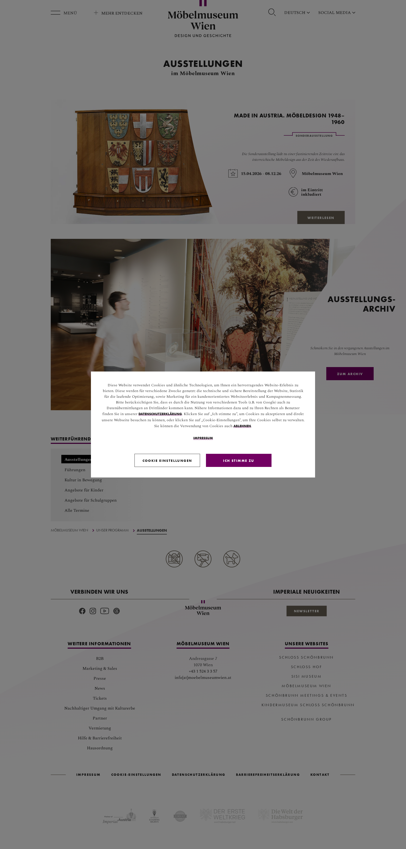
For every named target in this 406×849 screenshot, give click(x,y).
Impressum (203, 438)
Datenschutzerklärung (160, 414)
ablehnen (242, 426)
